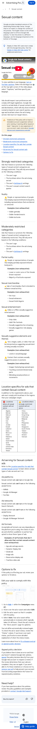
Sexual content (17, 9)
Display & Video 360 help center (17, 50)
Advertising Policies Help (14, 2)
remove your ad (7, 669)
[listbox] (28, 722)
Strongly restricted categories (14, 139)
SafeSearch (18, 183)
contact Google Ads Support (20, 691)
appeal (4, 657)
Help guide (30, 726)
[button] (3, 2)
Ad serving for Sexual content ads (15, 150)
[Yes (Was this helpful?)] (27, 699)
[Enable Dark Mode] (23, 715)
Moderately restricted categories (15, 142)
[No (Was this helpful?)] (32, 699)
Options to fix (8, 152)
